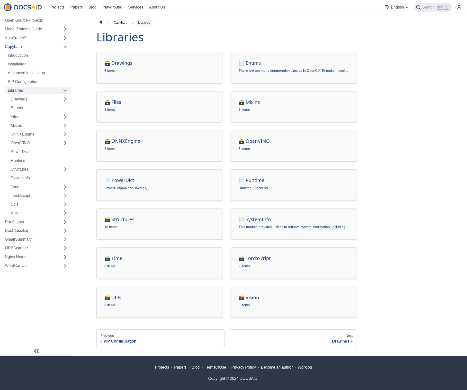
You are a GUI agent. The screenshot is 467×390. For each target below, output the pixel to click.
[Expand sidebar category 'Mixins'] (65, 125)
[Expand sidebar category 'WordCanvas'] (65, 266)
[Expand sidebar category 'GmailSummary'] (65, 239)
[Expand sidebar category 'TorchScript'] (65, 196)
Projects (57, 7)
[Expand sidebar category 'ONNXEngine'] (65, 134)
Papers (76, 7)
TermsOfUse (215, 367)
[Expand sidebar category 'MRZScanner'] (65, 248)
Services (135, 7)
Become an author (277, 367)
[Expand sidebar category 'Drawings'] (65, 99)
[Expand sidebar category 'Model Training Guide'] (65, 29)
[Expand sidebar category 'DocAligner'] (65, 222)
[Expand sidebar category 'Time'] (65, 187)
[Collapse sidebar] (36, 351)
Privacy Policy (243, 367)
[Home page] (101, 22)
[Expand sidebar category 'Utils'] (65, 204)
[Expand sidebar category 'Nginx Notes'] (65, 257)
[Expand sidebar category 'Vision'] (65, 213)
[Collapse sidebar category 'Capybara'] (65, 47)
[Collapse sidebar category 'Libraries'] (65, 90)
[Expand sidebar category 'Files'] (65, 117)
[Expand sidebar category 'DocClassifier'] (65, 231)
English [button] (397, 7)
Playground (112, 7)
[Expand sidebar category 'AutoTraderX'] (65, 38)
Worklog (305, 367)
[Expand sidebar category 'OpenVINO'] (65, 143)
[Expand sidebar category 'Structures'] (65, 169)
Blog (93, 7)
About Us (157, 7)
